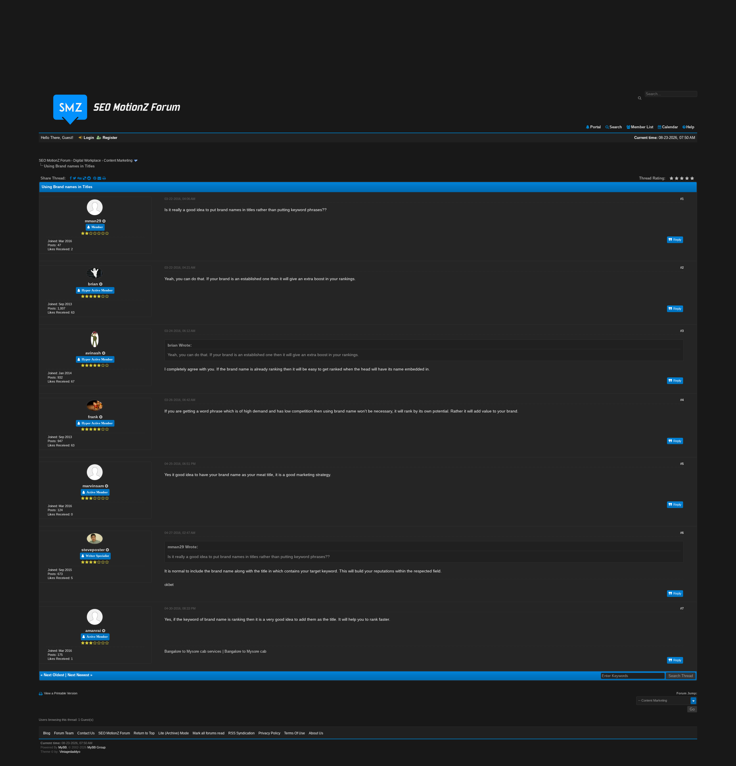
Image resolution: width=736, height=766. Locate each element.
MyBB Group (96, 747)
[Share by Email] (99, 178)
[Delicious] (84, 178)
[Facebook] (71, 178)
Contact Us (86, 733)
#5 (682, 463)
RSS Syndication (241, 733)
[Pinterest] (95, 178)
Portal (595, 127)
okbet (169, 584)
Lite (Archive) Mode (173, 733)
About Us (316, 733)
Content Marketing (118, 160)
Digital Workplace (87, 160)
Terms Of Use (294, 733)
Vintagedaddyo (70, 751)
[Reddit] (89, 178)
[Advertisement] (367, 42)
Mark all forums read (209, 733)
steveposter (93, 549)
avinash (93, 353)
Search (616, 127)
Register (110, 137)
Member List (642, 127)
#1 (682, 198)
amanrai (93, 630)
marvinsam (93, 486)
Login (89, 137)
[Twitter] (74, 178)
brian (93, 284)
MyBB (62, 747)
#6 (682, 532)
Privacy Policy (269, 733)
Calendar (670, 127)
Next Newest (78, 675)
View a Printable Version (60, 693)
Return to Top (144, 733)
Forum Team (64, 733)
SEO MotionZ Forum (54, 160)
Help (690, 127)
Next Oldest (54, 675)
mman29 (93, 221)
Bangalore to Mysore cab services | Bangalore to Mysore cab (215, 651)
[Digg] (79, 178)
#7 (682, 608)
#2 (682, 267)
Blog (46, 733)
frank (93, 416)
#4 (682, 400)
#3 (682, 331)
